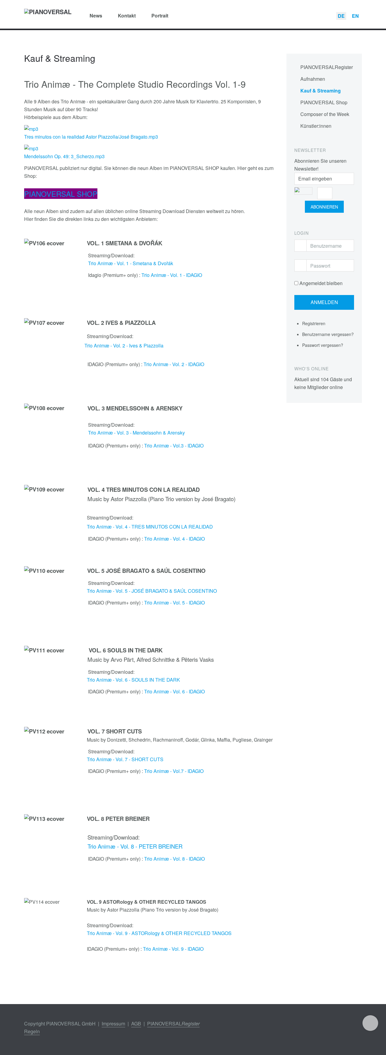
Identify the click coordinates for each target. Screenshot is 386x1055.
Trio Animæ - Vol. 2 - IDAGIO (174, 364)
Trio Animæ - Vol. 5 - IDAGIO (174, 602)
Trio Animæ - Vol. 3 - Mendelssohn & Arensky (136, 432)
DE (341, 15)
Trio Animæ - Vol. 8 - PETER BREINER (133, 846)
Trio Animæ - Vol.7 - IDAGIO (174, 771)
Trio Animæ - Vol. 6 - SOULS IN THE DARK (133, 679)
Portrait (159, 15)
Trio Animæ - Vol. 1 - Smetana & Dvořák (130, 263)
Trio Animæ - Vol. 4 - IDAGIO (174, 538)
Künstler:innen (315, 125)
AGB (136, 1023)
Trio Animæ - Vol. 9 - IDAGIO (173, 948)
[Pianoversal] (47, 16)
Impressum (113, 1023)
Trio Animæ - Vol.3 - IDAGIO (174, 445)
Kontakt (127, 15)
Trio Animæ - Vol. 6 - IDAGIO (174, 691)
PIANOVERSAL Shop (323, 102)
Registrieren (314, 323)
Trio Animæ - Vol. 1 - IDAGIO (171, 275)
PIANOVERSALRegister (326, 67)
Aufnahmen (312, 78)
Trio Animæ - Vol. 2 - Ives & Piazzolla (123, 345)
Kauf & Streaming (320, 90)
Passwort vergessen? (322, 345)
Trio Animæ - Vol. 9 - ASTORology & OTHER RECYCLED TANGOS (159, 933)
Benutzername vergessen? (328, 334)
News (96, 15)
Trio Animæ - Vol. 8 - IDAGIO (174, 858)
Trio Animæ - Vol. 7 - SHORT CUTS (125, 759)
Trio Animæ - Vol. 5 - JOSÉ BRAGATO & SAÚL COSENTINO (152, 590)
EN (355, 15)
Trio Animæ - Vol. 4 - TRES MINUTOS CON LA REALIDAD (150, 526)
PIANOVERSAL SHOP (60, 193)
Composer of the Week (324, 114)
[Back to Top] (370, 1023)
